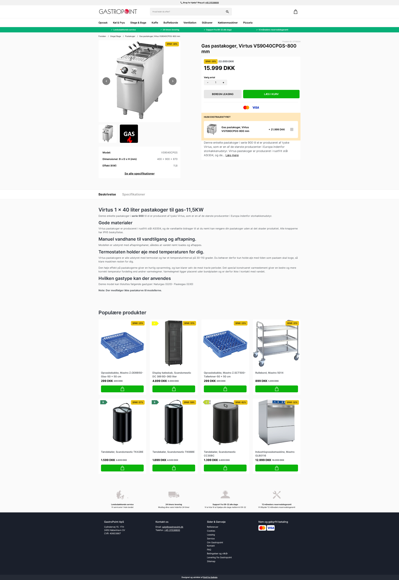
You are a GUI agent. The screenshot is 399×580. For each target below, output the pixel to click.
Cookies (211, 530)
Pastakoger (130, 36)
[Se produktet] (212, 129)
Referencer (212, 526)
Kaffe (155, 22)
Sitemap (211, 561)
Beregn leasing (222, 94)
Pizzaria (247, 22)
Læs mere (232, 155)
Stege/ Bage (115, 36)
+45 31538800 (212, 2)
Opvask (103, 22)
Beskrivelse (107, 194)
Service (211, 538)
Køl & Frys (119, 22)
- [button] (207, 82)
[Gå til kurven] (295, 12)
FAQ (209, 549)
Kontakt (211, 545)
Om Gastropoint (215, 542)
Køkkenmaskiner (228, 22)
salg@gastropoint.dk (172, 526)
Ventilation (189, 22)
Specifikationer (133, 194)
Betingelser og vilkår (217, 553)
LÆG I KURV (271, 94)
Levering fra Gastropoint (219, 557)
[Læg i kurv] (122, 388)
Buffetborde (170, 22)
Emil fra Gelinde (210, 577)
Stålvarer (207, 22)
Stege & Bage (138, 22)
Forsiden (102, 36)
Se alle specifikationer (140, 173)
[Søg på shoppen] (227, 12)
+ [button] (223, 82)
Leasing (211, 534)
